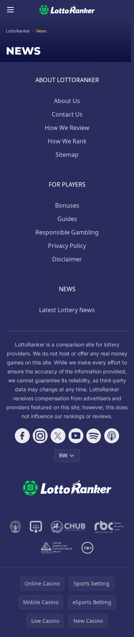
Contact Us (67, 114)
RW (63, 455)
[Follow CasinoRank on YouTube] (75, 435)
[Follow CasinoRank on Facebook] (22, 435)
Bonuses (67, 205)
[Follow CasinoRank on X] (58, 435)
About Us (67, 101)
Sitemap (67, 154)
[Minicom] (15, 527)
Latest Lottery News (67, 310)
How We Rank (67, 141)
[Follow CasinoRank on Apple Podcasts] (111, 435)
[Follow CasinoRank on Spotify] (93, 435)
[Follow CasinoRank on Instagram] (40, 435)
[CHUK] (57, 548)
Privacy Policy (67, 246)
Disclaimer (67, 259)
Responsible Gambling (67, 232)
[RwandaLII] (36, 527)
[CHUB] (68, 527)
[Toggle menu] (10, 9)
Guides (67, 219)
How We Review (67, 128)
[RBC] (109, 527)
